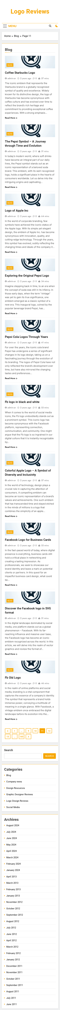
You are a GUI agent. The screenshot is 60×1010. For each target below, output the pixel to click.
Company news (14, 781)
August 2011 (12, 991)
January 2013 (13, 895)
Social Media (13, 807)
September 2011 (14, 985)
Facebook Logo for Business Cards (28, 540)
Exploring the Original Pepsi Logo (27, 275)
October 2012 (13, 908)
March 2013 (12, 883)
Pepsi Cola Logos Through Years (26, 337)
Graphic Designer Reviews (19, 794)
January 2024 (13, 870)
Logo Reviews (30, 11)
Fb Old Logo (13, 677)
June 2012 (11, 934)
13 (7, 736)
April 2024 (11, 851)
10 (35, 731)
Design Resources (15, 788)
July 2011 (11, 998)
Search (8, 750)
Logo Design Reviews (17, 801)
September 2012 (14, 914)
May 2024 (11, 844)
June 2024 (11, 838)
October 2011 (13, 978)
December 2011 (14, 966)
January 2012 (13, 959)
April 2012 (11, 940)
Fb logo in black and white (22, 402)
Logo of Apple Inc (16, 210)
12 (49, 731)
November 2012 (14, 902)
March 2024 (12, 857)
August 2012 (12, 921)
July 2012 (11, 927)
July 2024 (11, 832)
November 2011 (14, 972)
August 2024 (12, 825)
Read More (10, 117)
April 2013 (11, 876)
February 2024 (13, 863)
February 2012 (13, 953)
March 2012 (12, 946)
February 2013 (13, 889)
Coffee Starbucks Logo (20, 72)
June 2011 (11, 1004)
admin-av (12, 78)
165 (21, 736)
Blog (10, 65)
